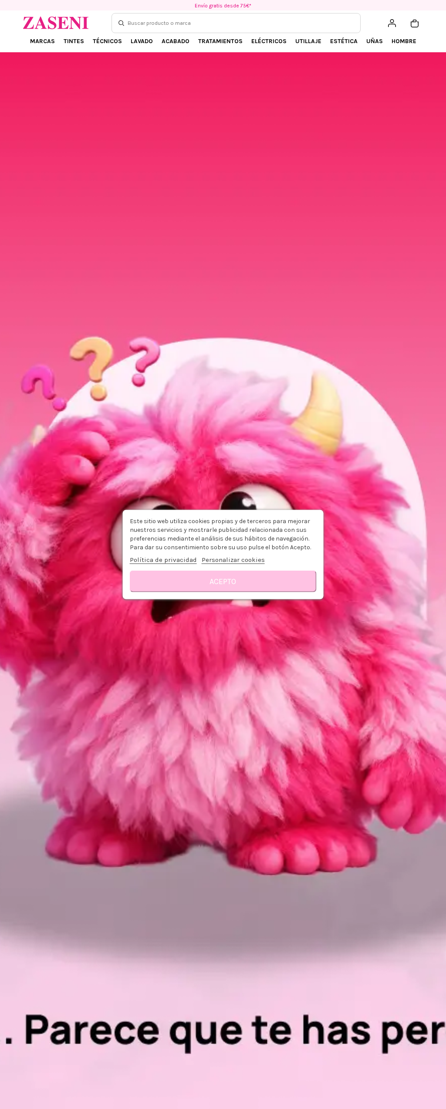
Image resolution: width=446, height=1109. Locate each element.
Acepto (222, 581)
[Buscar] (121, 23)
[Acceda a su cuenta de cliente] (392, 23)
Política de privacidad (163, 560)
